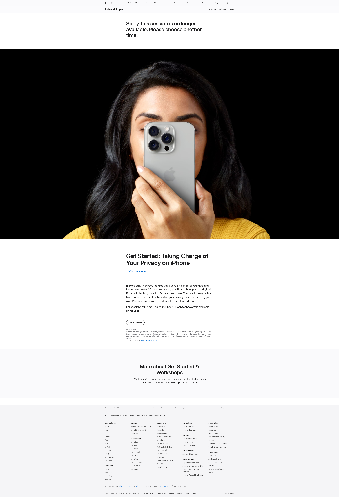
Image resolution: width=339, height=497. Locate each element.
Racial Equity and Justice (217, 443)
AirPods (107, 447)
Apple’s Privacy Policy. (149, 340)
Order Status (161, 464)
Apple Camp (161, 440)
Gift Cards (108, 460)
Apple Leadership (214, 459)
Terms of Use (161, 493)
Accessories (109, 457)
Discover (212, 9)
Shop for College (188, 445)
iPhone (107, 437)
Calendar (222, 9)
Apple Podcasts (136, 462)
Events (210, 472)
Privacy (211, 440)
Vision (107, 443)
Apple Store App (162, 443)
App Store (134, 469)
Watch (107, 440)
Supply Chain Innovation (217, 447)
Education (212, 430)
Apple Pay (108, 476)
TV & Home (109, 450)
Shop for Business (189, 430)
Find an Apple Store (126, 486)
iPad (106, 433)
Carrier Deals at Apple (165, 460)
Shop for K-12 (187, 442)
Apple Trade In (162, 454)
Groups (231, 9)
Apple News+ (135, 459)
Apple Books (135, 466)
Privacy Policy (149, 493)
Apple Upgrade (162, 450)
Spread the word (135, 323)
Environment (213, 433)
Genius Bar (161, 430)
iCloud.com (135, 433)
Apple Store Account (138, 430)
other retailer (140, 486)
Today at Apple (114, 9)
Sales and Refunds (175, 493)
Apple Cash (109, 479)
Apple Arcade (135, 452)
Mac (106, 430)
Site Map (194, 493)
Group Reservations (164, 437)
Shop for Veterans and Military (193, 466)
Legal (187, 493)
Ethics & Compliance (216, 469)
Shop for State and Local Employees (191, 471)
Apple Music (135, 449)
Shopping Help (162, 467)
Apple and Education (189, 439)
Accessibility (213, 427)
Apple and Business (189, 427)
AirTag (107, 454)
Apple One (134, 442)
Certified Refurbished (164, 447)
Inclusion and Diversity (216, 437)
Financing (160, 457)
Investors (211, 466)
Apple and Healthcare (190, 454)
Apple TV (134, 445)
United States (229, 493)
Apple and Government (190, 463)
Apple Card (109, 472)
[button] (227, 3)
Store (107, 427)
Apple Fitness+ (136, 456)
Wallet (107, 469)
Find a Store (161, 427)
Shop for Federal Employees (192, 475)
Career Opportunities (216, 462)
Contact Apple (213, 476)
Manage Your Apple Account (141, 427)
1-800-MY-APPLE (165, 486)
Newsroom (212, 456)
